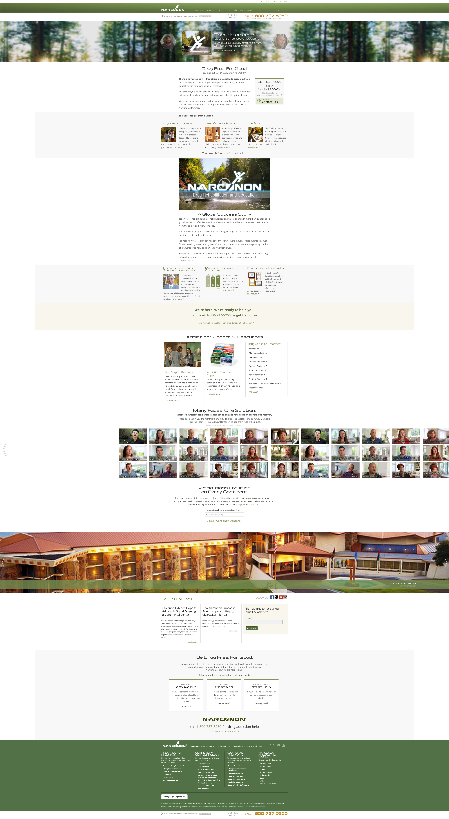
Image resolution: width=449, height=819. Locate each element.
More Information (235, 766)
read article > (193, 642)
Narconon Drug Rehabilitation (174, 766)
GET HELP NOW (269, 81)
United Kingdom (266, 772)
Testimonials (232, 10)
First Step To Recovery (179, 372)
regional (241, 504)
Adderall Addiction (257, 366)
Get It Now (251, 628)
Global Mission (203, 767)
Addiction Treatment (236, 779)
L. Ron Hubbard (203, 789)
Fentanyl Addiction (257, 379)
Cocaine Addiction (257, 361)
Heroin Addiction (256, 370)
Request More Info (236, 773)
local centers (255, 504)
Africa (262, 781)
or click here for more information (224, 731)
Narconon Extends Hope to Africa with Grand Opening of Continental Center (179, 611)
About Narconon (196, 10)
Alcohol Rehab (255, 348)
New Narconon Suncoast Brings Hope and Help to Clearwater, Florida (218, 611)
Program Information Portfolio (237, 770)
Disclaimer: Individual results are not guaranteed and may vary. (266, 803)
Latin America (265, 775)
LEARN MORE (170, 400)
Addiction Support (235, 782)
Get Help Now (233, 16)
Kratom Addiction (257, 387)
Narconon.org (265, 764)
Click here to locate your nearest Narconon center (269, 94)
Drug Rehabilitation (170, 780)
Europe (262, 769)
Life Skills (254, 123)
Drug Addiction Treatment (264, 344)
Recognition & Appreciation (266, 267)
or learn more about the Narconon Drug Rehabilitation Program (223, 323)
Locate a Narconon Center (223, 509)
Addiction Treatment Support (220, 373)
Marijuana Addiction (258, 353)
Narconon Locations (268, 784)
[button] (224, 796)
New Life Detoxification (220, 123)
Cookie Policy (213, 803)
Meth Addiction (256, 357)
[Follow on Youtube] (281, 597)
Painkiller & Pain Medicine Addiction (265, 383)
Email (248, 618)
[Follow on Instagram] (285, 597)
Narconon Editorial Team (207, 786)
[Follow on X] (276, 597)
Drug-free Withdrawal (176, 123)
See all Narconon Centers (224, 520)
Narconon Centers (247, 10)
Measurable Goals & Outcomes (219, 269)
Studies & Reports (205, 783)
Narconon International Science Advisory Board (179, 269)
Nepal (262, 778)
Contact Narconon (236, 776)
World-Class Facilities (206, 772)
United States (265, 766)
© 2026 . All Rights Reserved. (177, 803)
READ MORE (175, 147)
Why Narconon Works (214, 10)
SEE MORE (253, 392)
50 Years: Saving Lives (206, 770)
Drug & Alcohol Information (239, 785)
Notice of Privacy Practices (237, 803)
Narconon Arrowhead (403, 584)
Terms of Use (223, 803)
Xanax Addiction (256, 374)
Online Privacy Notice (200, 803)
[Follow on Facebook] (272, 597)
